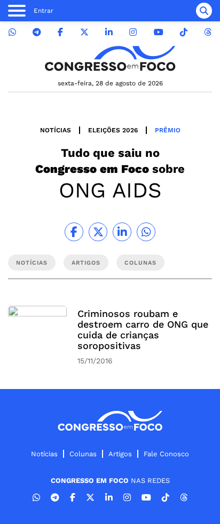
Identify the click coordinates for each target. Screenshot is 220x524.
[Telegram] (37, 32)
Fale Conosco (166, 454)
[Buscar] (204, 11)
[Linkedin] (109, 32)
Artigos (120, 454)
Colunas (83, 454)
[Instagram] (133, 32)
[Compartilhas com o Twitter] (98, 232)
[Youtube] (158, 32)
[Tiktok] (183, 32)
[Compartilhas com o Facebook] (74, 232)
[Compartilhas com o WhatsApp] (146, 232)
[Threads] (207, 32)
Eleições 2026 (113, 130)
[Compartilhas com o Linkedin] (122, 232)
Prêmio (167, 130)
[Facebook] (60, 32)
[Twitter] (84, 32)
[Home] (110, 58)
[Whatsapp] (12, 32)
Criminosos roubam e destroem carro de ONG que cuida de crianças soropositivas (142, 329)
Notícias (55, 130)
